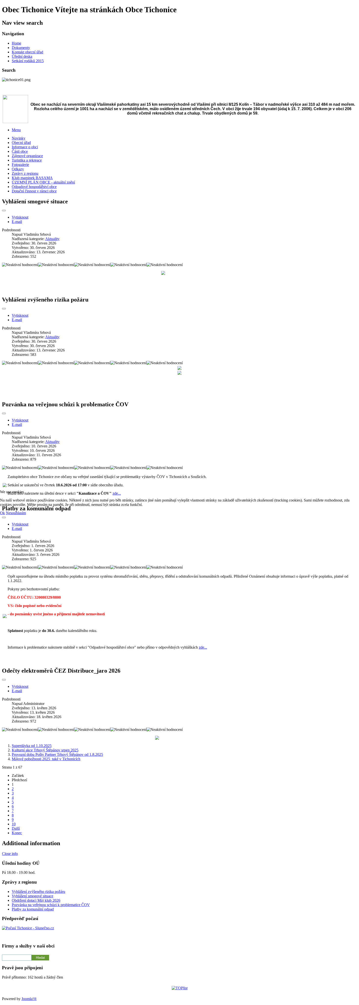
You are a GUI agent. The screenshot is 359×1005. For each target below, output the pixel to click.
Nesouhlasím (16, 513)
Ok (2, 513)
